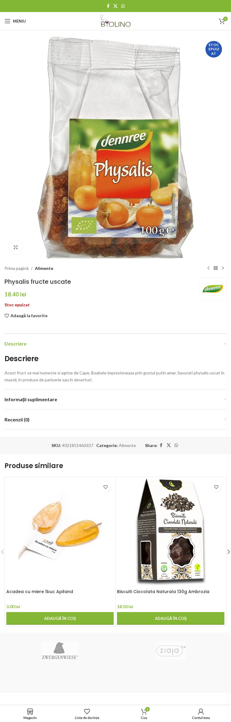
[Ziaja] (171, 651)
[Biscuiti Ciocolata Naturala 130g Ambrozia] (170, 532)
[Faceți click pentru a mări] (16, 247)
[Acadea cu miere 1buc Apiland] (60, 532)
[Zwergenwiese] (60, 651)
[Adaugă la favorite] (105, 487)
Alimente (44, 268)
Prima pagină (17, 268)
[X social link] (115, 6)
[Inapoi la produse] (215, 268)
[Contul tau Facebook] (108, 6)
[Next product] (222, 268)
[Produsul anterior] (208, 268)
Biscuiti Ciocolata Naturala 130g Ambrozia (163, 592)
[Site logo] (115, 20)
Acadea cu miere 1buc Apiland (39, 592)
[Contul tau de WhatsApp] (123, 6)
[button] (60, 618)
